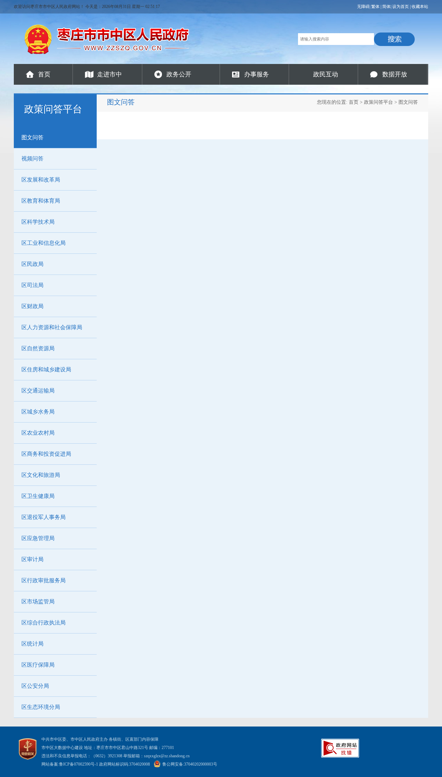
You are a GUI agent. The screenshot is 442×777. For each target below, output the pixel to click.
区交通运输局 (38, 391)
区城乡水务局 (38, 412)
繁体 (375, 6)
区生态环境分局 (40, 707)
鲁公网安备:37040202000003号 (189, 764)
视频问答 (32, 158)
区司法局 (32, 285)
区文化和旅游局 (40, 475)
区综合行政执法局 (43, 623)
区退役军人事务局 (43, 517)
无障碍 (363, 6)
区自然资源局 (38, 348)
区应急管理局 (38, 538)
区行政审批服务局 (43, 580)
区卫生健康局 (38, 496)
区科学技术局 (38, 222)
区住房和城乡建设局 (46, 369)
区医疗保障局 (38, 665)
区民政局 (32, 264)
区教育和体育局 (40, 201)
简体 (386, 6)
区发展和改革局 (40, 180)
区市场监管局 (38, 601)
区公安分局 (35, 686)
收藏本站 (420, 6)
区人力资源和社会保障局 (51, 327)
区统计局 (32, 644)
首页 (44, 74)
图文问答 (32, 137)
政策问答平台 (378, 102)
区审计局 (32, 559)
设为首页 (400, 6)
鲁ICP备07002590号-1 (78, 764)
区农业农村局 (38, 433)
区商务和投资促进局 (46, 454)
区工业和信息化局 (43, 243)
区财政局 (32, 306)
